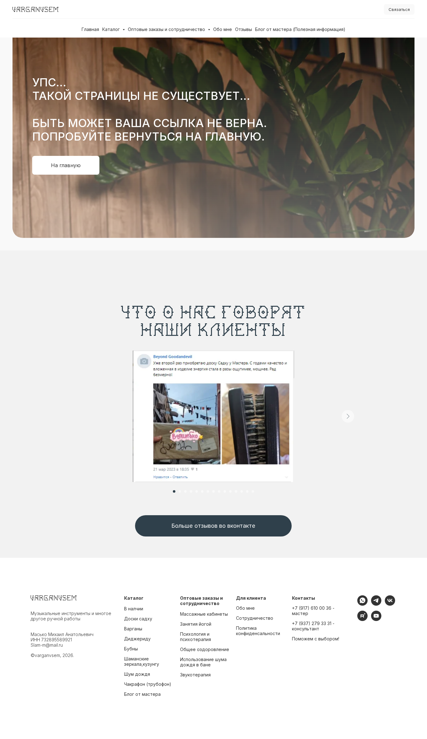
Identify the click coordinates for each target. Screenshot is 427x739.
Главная (90, 29)
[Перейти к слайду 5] (196, 491)
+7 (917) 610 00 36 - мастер (313, 610)
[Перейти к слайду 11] (230, 491)
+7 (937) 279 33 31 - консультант (313, 626)
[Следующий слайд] (348, 416)
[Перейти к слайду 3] (185, 491)
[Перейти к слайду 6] (202, 491)
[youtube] (376, 619)
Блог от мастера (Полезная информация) (300, 29)
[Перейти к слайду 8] (213, 491)
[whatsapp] (362, 604)
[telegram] (376, 604)
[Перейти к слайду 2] (179, 491)
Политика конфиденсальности (258, 630)
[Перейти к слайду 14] (247, 491)
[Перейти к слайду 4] (191, 491)
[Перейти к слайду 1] (174, 491)
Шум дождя (137, 674)
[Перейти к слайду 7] (208, 491)
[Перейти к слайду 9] (219, 491)
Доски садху (138, 618)
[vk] (390, 604)
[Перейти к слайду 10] (225, 491)
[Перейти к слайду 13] (241, 491)
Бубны (131, 648)
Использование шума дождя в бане (203, 662)
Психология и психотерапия (195, 636)
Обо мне (222, 29)
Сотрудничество (254, 618)
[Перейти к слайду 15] (253, 491)
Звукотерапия (195, 674)
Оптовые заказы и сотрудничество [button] (167, 29)
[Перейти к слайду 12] (236, 491)
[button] (399, 9)
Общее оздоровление (204, 649)
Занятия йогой (195, 624)
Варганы (133, 628)
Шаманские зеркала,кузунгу (141, 661)
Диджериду (137, 638)
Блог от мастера (142, 694)
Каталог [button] (111, 29)
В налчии (133, 608)
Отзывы (243, 29)
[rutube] (362, 619)
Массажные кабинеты (204, 614)
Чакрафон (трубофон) (147, 684)
